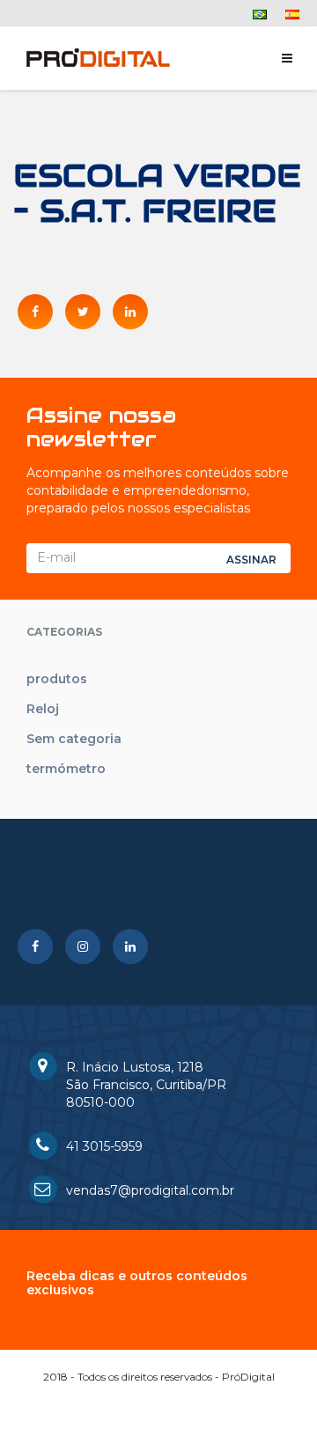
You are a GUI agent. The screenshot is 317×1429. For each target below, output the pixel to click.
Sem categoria (74, 739)
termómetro (66, 769)
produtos (56, 679)
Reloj (42, 709)
